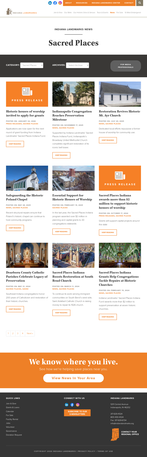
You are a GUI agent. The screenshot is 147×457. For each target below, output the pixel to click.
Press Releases (14, 124)
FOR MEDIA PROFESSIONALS (125, 66)
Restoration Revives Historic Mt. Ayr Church (119, 113)
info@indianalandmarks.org (122, 423)
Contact (128, 3)
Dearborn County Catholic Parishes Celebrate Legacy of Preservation (27, 276)
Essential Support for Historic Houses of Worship (72, 197)
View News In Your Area (73, 378)
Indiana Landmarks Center (106, 3)
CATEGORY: (13, 65)
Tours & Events (102, 12)
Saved (25, 289)
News (112, 12)
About (68, 3)
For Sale (119, 12)
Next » (30, 333)
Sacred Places (30, 124)
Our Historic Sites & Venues (84, 12)
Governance (11, 431)
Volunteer (10, 427)
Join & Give (58, 12)
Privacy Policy (86, 451)
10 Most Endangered (133, 12)
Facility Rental (12, 419)
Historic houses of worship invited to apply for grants (25, 113)
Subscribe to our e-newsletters (77, 412)
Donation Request (14, 435)
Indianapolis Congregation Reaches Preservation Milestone (72, 115)
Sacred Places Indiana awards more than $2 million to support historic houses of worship (118, 201)
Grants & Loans (12, 407)
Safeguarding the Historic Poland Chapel (24, 197)
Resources (81, 3)
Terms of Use (105, 451)
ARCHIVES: (58, 65)
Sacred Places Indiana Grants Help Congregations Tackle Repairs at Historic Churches (119, 278)
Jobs (8, 423)
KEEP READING (15, 144)
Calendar (10, 411)
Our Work (68, 12)
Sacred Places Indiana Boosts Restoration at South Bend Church (72, 276)
